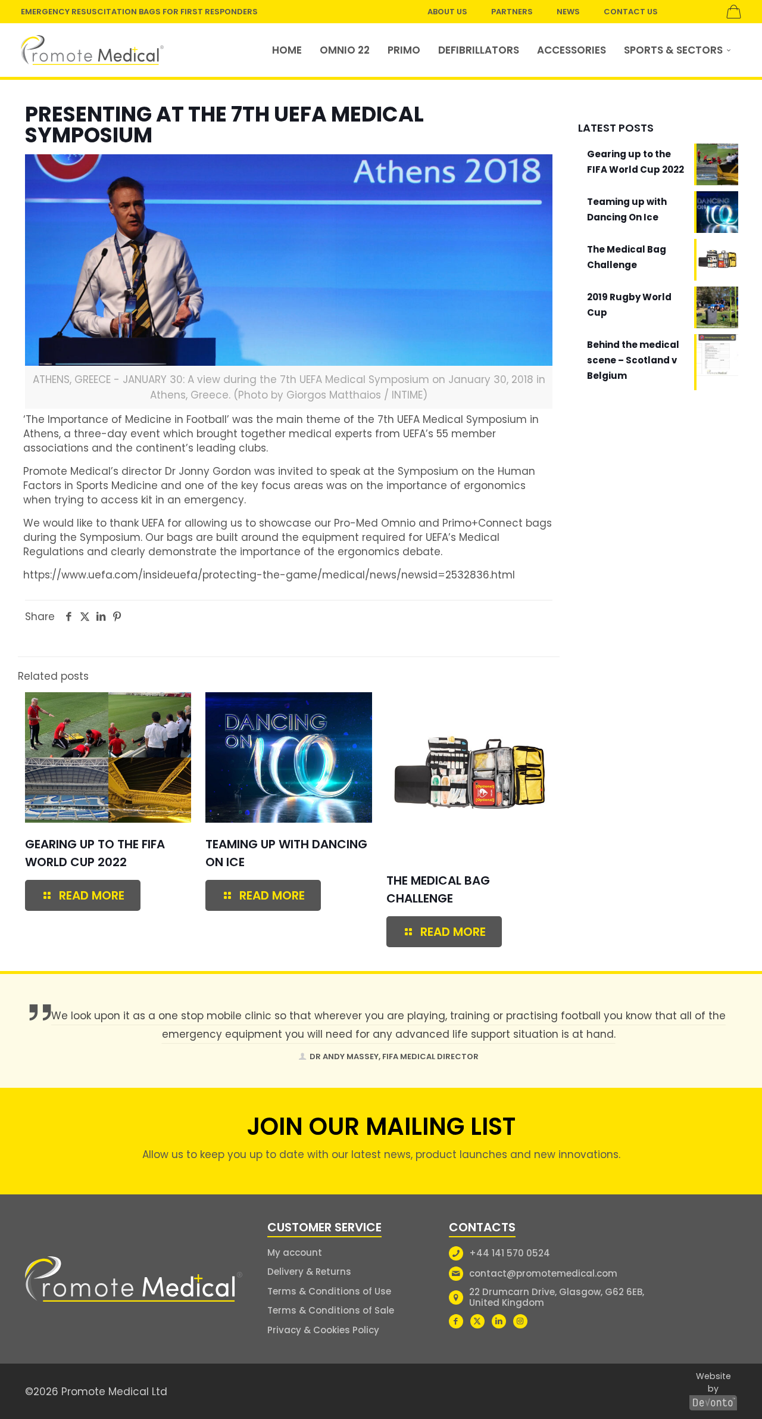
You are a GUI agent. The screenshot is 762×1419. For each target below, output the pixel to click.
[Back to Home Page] (133, 1279)
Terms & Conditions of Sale (330, 1310)
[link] (92, 50)
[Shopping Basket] (733, 11)
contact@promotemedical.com (543, 1273)
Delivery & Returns (309, 1271)
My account (294, 1252)
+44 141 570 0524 (509, 1253)
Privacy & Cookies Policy (323, 1330)
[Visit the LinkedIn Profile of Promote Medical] (499, 1321)
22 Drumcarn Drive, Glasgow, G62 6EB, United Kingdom (556, 1297)
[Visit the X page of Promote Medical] (477, 1321)
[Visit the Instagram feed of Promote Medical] (520, 1321)
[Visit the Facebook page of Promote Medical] (456, 1321)
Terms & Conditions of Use (329, 1291)
